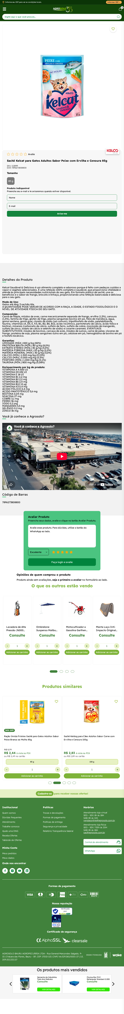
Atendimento (8, 822)
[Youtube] (19, 871)
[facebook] (5, 871)
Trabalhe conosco (11, 826)
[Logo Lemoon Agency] (104, 956)
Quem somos (9, 813)
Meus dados (8, 858)
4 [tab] (69, 783)
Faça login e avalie (62, 562)
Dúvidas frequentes (12, 817)
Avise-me (62, 213)
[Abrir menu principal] (4, 9)
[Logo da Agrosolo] (63, 9)
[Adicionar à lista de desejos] (113, 28)
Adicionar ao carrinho (17, 652)
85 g (10, 181)
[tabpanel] (62, 86)
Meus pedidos (9, 853)
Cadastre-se (45, 793)
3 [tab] (64, 783)
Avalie (31, 154)
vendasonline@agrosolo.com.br (99, 820)
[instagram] (12, 871)
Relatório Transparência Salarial (58, 831)
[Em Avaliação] (56, 921)
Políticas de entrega (52, 822)
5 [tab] (74, 783)
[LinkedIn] (27, 871)
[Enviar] (118, 16)
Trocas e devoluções (53, 813)
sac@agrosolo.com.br (94, 832)
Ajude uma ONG (10, 831)
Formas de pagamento (54, 817)
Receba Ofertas (9, 835)
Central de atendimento (96, 842)
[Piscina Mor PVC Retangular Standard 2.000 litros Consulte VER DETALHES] (74, 990)
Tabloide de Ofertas (12, 840)
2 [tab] (57, 783)
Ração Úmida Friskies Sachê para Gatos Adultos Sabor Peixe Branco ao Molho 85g (31, 738)
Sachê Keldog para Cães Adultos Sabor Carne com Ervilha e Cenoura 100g (89, 738)
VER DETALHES (48, 989)
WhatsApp (90, 850)
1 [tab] (50, 783)
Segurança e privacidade (55, 826)
